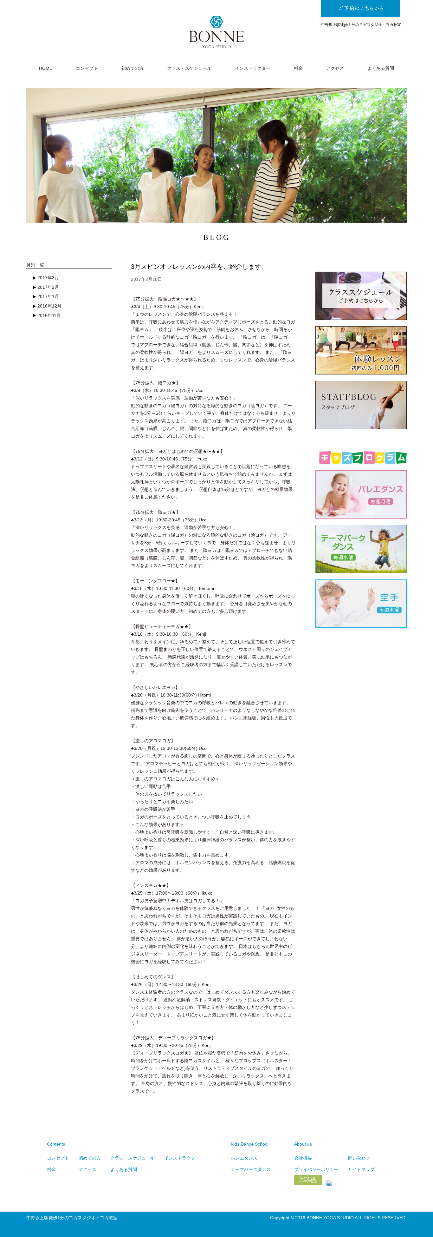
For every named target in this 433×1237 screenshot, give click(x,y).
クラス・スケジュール (189, 68)
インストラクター (252, 68)
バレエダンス (244, 1158)
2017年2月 (48, 287)
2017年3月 (48, 277)
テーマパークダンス (251, 1169)
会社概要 (303, 1158)
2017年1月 (48, 296)
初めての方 (132, 68)
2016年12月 (49, 305)
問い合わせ (359, 1158)
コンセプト (87, 68)
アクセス (335, 68)
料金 (298, 68)
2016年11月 (49, 315)
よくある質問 (380, 68)
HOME (45, 68)
